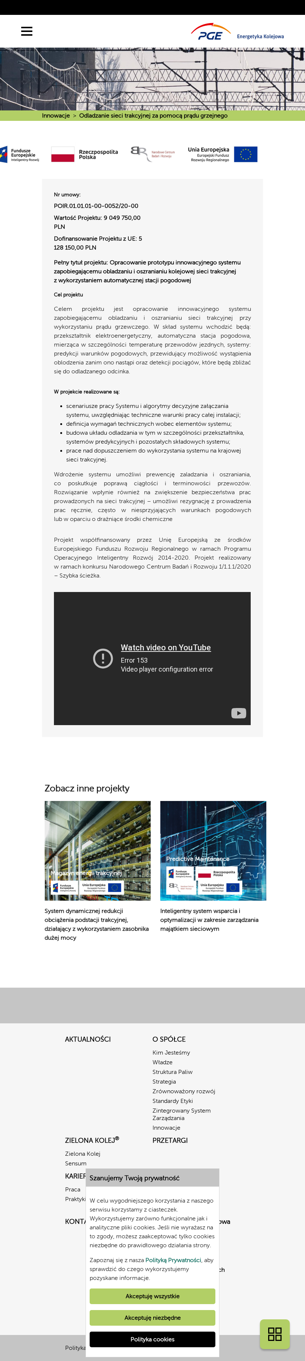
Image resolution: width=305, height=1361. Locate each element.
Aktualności (88, 1039)
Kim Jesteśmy (171, 1052)
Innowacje (56, 115)
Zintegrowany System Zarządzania (181, 1114)
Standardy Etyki (172, 1101)
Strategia (164, 1081)
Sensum (76, 1163)
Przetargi (170, 1140)
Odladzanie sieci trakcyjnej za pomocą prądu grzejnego (153, 115)
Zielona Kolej (82, 1154)
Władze (162, 1062)
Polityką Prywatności (173, 1260)
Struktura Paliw (172, 1072)
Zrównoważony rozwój (183, 1091)
